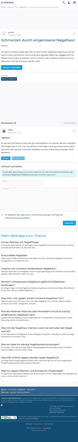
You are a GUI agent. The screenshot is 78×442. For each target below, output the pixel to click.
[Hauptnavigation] (74, 2)
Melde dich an (39, 172)
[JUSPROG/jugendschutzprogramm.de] (9, 417)
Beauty (4, 79)
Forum (3, 7)
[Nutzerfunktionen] (68, 2)
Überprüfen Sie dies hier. (56, 412)
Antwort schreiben (12, 67)
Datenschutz (38, 424)
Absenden (69, 223)
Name (4, 181)
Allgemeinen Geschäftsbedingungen (35, 215)
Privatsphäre (48, 424)
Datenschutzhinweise (14, 218)
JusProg (35, 418)
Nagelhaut (23, 7)
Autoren (13, 392)
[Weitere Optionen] (74, 33)
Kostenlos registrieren (46, 175)
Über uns (5, 392)
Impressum (28, 424)
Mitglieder (22, 389)
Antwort (5, 189)
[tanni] (4, 131)
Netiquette (31, 389)
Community (12, 389)
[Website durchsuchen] (63, 2)
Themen (11, 7)
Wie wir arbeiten (23, 392)
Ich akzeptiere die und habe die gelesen (34, 216)
